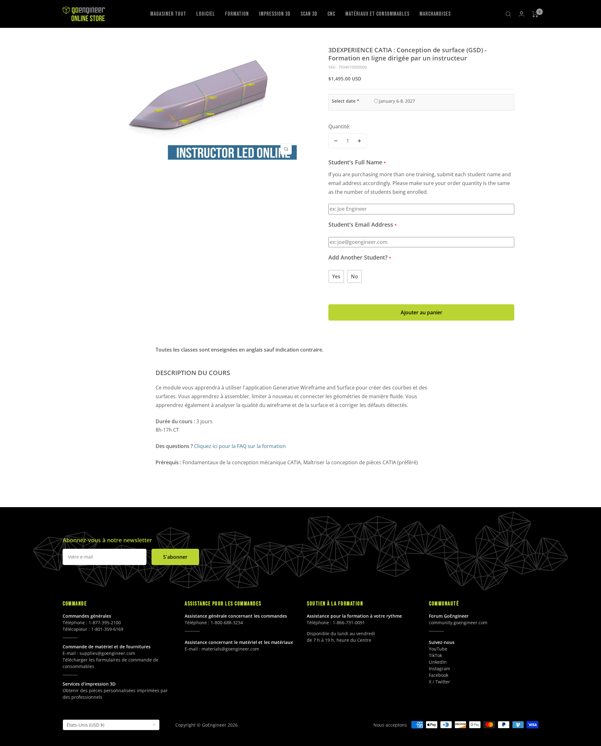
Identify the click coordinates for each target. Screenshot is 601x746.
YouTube (438, 649)
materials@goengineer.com (230, 649)
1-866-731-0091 (349, 622)
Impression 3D (274, 14)
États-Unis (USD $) (85, 725)
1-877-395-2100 (105, 622)
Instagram (439, 668)
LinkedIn (438, 662)
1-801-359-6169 (107, 629)
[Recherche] (508, 14)
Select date (345, 101)
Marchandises (435, 14)
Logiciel (205, 14)
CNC (331, 14)
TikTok (435, 655)
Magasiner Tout (168, 14)
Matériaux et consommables (377, 14)
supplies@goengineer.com (107, 653)
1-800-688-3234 (227, 622)
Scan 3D (308, 14)
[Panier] (535, 14)
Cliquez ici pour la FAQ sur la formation (240, 446)
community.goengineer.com (458, 622)
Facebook (438, 675)
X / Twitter (439, 682)
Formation (237, 14)
